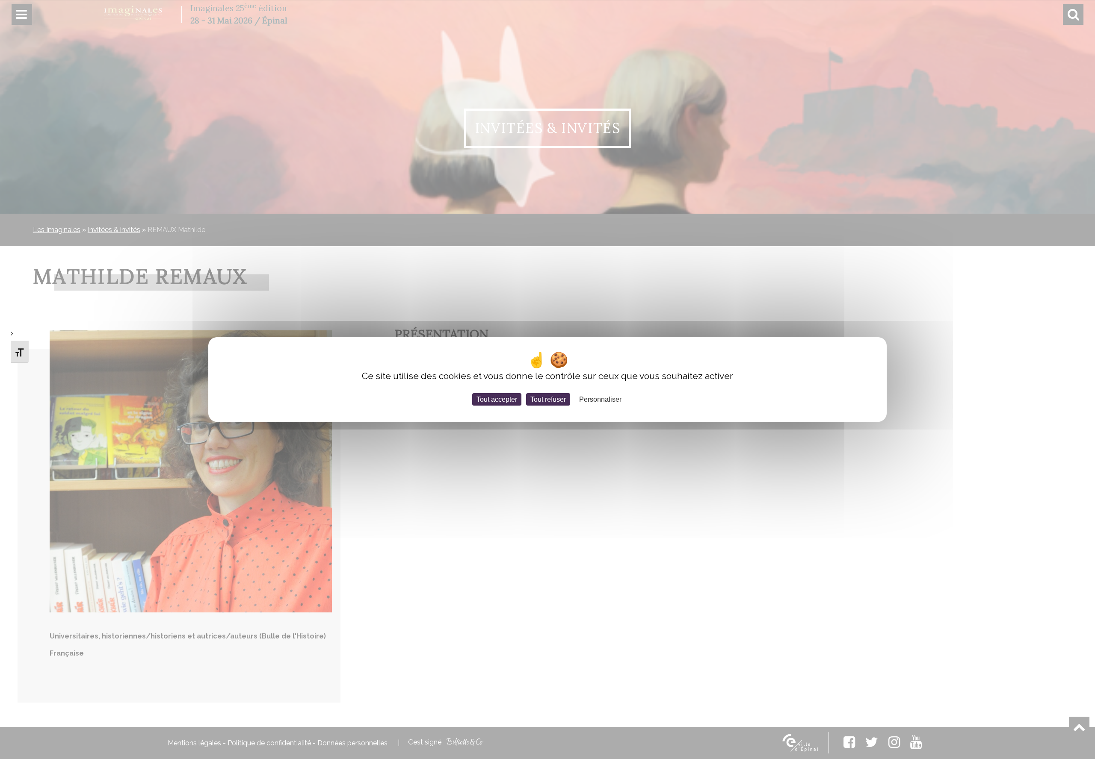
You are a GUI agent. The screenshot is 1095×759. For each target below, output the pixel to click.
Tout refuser (548, 399)
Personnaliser (600, 399)
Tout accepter (496, 399)
